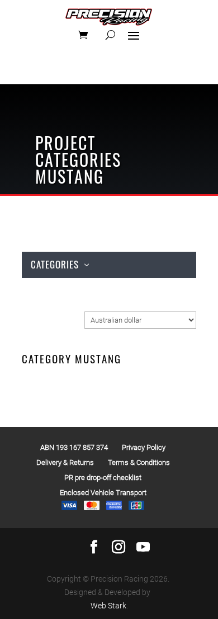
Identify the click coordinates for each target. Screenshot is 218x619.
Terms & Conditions (139, 462)
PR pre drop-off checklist (102, 477)
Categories (55, 264)
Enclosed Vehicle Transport (103, 492)
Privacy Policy (143, 447)
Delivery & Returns (65, 462)
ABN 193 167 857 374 (74, 447)
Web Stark (108, 605)
